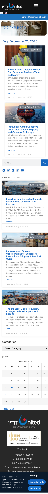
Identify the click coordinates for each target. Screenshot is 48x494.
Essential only (37, 482)
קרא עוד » (10, 222)
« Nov (5, 408)
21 (5, 394)
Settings (34, 476)
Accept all (35, 488)
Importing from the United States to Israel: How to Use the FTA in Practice (24, 201)
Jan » (13, 408)
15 (12, 387)
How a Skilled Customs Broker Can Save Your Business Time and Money (24, 72)
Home (23, 17)
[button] (36, 5)
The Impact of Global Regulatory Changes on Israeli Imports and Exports (22, 311)
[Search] (44, 162)
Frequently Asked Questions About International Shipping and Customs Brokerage (23, 129)
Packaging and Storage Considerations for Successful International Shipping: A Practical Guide (23, 255)
